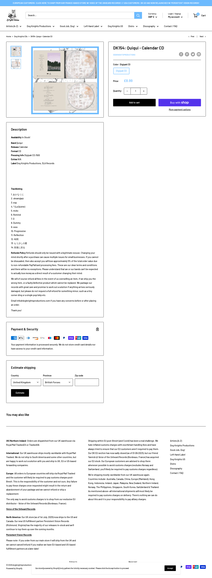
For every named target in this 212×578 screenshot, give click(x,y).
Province (47, 375)
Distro (131, 26)
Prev (192, 36)
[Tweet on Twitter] (193, 54)
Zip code (79, 375)
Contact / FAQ (170, 26)
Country (15, 375)
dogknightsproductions (124, 55)
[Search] (138, 15)
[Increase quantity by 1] (143, 91)
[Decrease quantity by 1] (127, 91)
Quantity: (117, 91)
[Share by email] (199, 54)
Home (8, 36)
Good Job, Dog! (67, 26)
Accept (170, 568)
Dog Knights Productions (39, 26)
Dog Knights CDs (20, 36)
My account (174, 16)
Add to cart (134, 102)
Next (201, 36)
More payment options (180, 109)
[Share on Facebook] (181, 54)
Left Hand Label (91, 26)
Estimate (20, 392)
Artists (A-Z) (12, 26)
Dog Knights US (115, 26)
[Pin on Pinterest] (187, 54)
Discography (149, 26)
